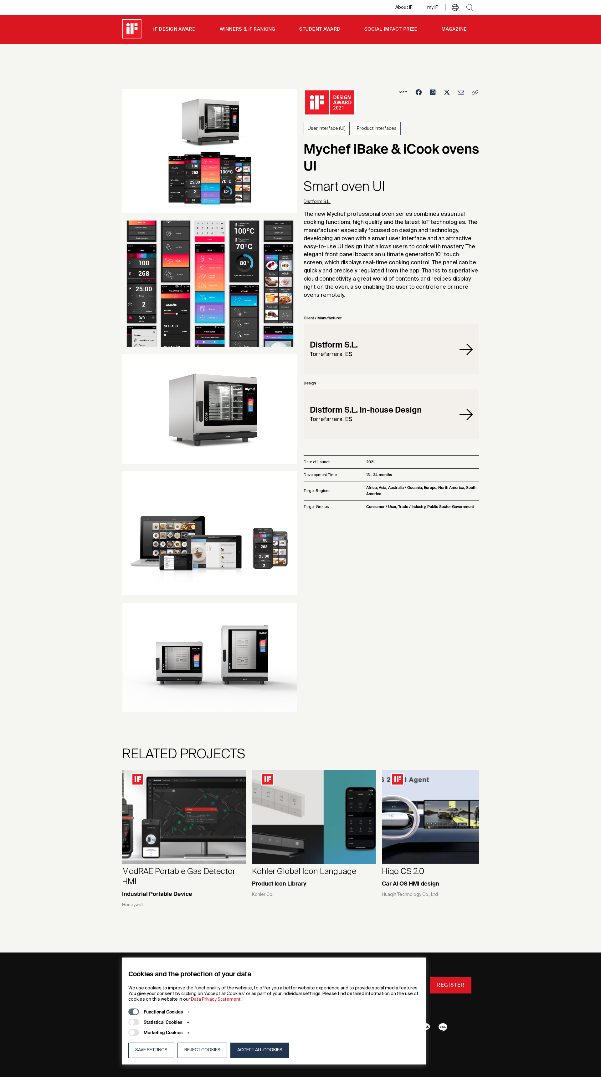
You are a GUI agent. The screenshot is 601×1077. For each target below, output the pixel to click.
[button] (455, 7)
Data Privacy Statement (216, 999)
